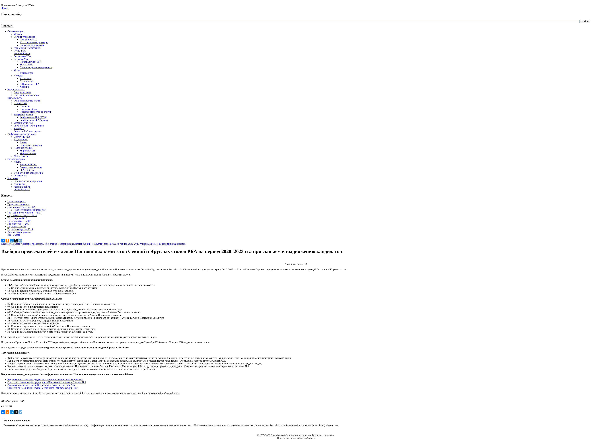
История (18, 75)
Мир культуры (27, 150)
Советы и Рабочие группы (27, 131)
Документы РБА (22, 56)
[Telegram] (20, 240)
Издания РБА (21, 139)
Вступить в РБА (16, 89)
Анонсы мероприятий (19, 232)
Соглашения (20, 175)
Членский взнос (22, 53)
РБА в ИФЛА (27, 170)
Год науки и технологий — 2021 (24, 212)
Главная (5, 243)
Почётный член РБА (30, 61)
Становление (27, 81)
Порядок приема (22, 92)
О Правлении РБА (29, 84)
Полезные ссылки (23, 148)
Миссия (18, 34)
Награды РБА (21, 59)
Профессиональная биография (29, 210)
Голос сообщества (16, 201)
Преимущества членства (26, 95)
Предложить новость (18, 204)
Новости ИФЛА (28, 164)
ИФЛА (17, 161)
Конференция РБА (23, 114)
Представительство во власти (35, 111)
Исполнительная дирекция (34, 42)
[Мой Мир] (12, 240)
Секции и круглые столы (27, 100)
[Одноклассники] (7, 240)
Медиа (17, 70)
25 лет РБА (25, 78)
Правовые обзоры (29, 109)
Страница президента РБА (21, 207)
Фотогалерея (26, 73)
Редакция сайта (22, 186)
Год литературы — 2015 (20, 229)
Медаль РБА (26, 64)
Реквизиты (19, 184)
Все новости (14, 235)
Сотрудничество (16, 159)
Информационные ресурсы (21, 134)
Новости (24, 106)
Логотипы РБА (22, 189)
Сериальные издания (31, 145)
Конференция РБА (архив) (34, 120)
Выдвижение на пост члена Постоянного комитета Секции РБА (41, 385)
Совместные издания (31, 167)
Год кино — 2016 (16, 226)
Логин (4, 8)
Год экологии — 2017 (18, 223)
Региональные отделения (27, 48)
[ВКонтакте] (3, 240)
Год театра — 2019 (17, 218)
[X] (16, 240)
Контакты (12, 178)
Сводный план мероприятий (29, 125)
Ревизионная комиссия (32, 45)
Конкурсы (19, 128)
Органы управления (24, 36)
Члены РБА (20, 50)
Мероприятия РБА (23, 123)
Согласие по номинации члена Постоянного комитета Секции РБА (42, 388)
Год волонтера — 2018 (19, 221)
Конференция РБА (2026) (33, 117)
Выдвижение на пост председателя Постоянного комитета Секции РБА (45, 379)
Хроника (24, 86)
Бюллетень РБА (22, 136)
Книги (23, 142)
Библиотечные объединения (28, 173)
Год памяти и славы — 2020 (22, 215)
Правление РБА (28, 39)
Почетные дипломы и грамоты (36, 67)
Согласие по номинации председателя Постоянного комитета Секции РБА (46, 382)
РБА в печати (21, 156)
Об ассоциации (15, 31)
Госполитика (20, 103)
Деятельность (14, 98)
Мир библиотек (28, 153)
